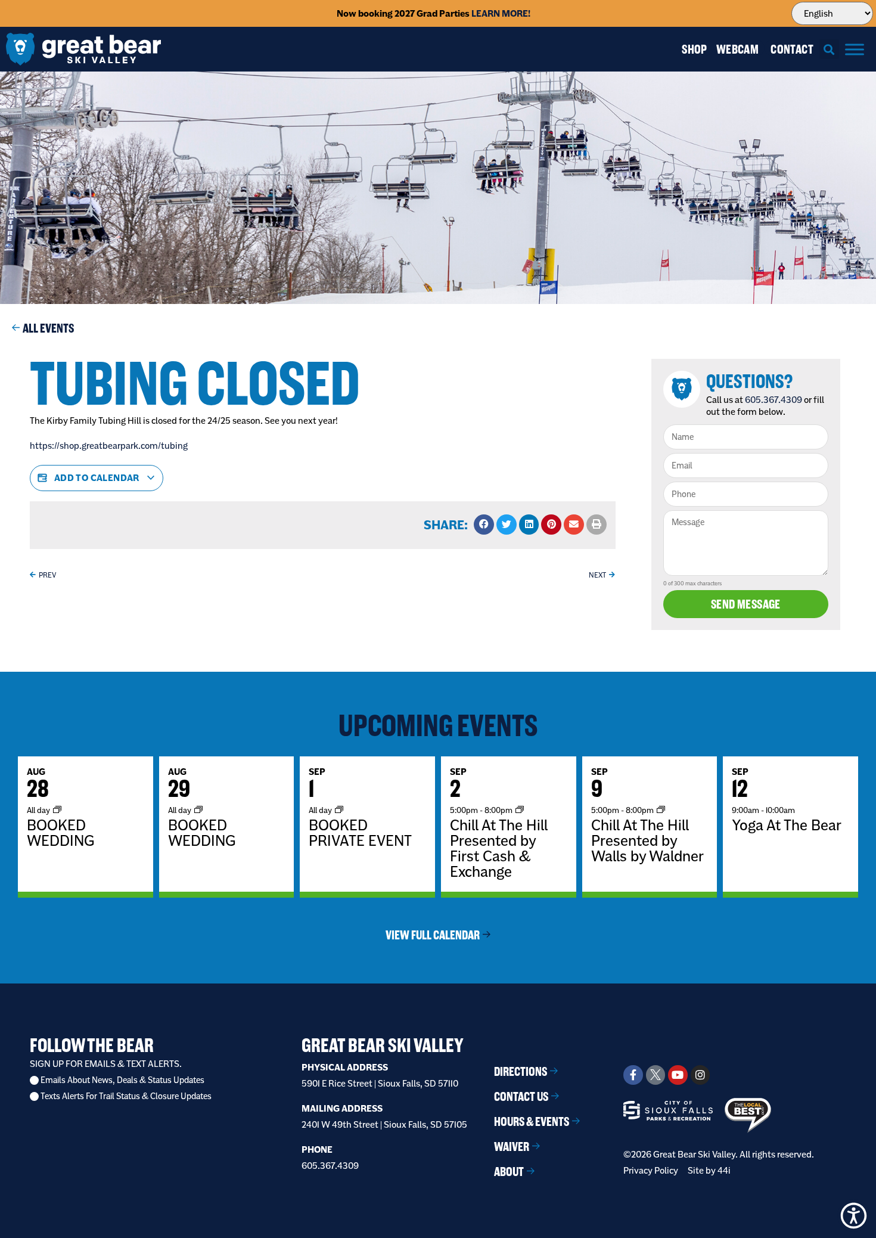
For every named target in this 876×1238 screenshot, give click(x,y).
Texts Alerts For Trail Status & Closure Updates (126, 1096)
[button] (829, 49)
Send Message (746, 604)
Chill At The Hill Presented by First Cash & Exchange (499, 848)
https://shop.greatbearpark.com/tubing (109, 445)
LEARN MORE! (500, 13)
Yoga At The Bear (786, 825)
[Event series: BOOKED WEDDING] (57, 809)
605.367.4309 (773, 399)
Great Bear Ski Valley (383, 1045)
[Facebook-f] (632, 1074)
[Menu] (854, 49)
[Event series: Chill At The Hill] (519, 809)
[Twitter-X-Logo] (655, 1074)
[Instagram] (700, 1074)
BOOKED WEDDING (60, 832)
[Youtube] (677, 1074)
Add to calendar (96, 477)
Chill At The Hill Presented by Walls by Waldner (647, 840)
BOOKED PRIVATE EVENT (360, 832)
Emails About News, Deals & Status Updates (122, 1080)
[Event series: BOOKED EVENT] (339, 809)
